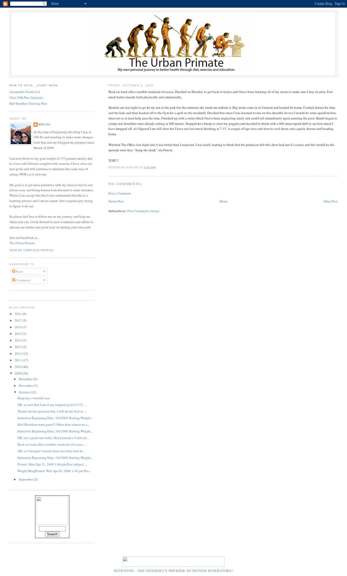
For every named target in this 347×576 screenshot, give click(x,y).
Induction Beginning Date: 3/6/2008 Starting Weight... (55, 418)
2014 (19, 340)
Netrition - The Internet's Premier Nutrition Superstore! (173, 570)
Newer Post (116, 201)
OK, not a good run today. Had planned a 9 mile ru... (53, 437)
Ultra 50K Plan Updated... (26, 97)
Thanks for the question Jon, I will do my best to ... (52, 411)
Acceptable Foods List (24, 91)
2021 (19, 313)
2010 (19, 366)
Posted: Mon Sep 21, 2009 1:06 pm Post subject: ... (52, 464)
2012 (19, 353)
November (26, 385)
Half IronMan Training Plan (28, 103)
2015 (19, 333)
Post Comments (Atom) (143, 211)
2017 (19, 320)
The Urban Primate (22, 243)
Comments (23, 280)
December (26, 379)
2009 (19, 373)
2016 (19, 327)
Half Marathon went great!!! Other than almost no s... (53, 424)
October (24, 392)
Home (223, 201)
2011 (19, 360)
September (26, 479)
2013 (19, 347)
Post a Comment (119, 193)
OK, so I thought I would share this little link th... (51, 451)
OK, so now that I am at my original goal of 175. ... (52, 404)
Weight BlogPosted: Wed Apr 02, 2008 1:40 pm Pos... (54, 471)
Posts (19, 271)
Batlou (44, 124)
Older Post (330, 201)
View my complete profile (31, 250)
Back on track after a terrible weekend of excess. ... (52, 444)
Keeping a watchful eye (34, 398)
